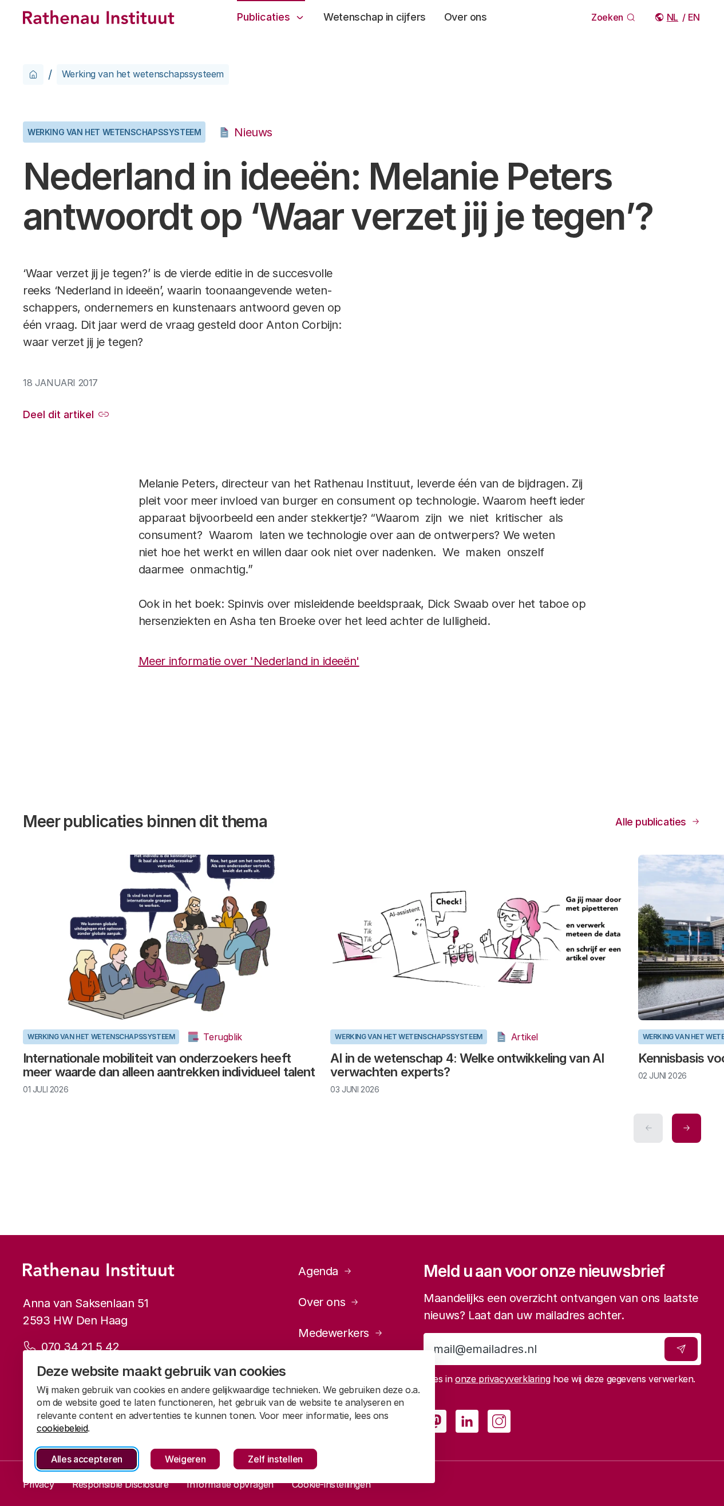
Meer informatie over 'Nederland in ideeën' (249, 661)
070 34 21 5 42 (80, 1347)
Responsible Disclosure (120, 1484)
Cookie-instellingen (331, 1484)
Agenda (318, 1271)
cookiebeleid (62, 1428)
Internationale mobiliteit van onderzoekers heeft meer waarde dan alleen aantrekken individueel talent (169, 1065)
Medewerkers (333, 1333)
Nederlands (673, 17)
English (694, 17)
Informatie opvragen (230, 1484)
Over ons (465, 17)
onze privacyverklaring (502, 1379)
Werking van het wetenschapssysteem (143, 74)
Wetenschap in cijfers (374, 17)
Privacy (38, 1484)
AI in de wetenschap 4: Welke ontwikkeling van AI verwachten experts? (467, 1065)
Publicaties (263, 17)
